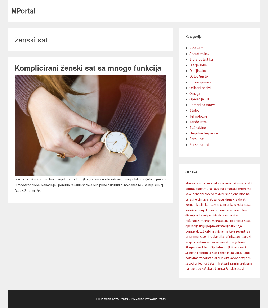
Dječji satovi (198, 70)
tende (213, 252)
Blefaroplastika (201, 59)
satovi (246, 236)
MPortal (23, 10)
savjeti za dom (195, 242)
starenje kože (235, 242)
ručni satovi (233, 236)
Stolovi (194, 110)
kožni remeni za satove (222, 210)
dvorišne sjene (228, 194)
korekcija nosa (240, 204)
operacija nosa (240, 221)
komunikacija (194, 204)
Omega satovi (219, 221)
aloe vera (191, 183)
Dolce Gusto (198, 76)
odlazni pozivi (206, 215)
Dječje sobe (198, 65)
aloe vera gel (208, 183)
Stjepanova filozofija (200, 247)
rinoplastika (215, 236)
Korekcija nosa (200, 82)
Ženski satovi (199, 144)
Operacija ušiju (200, 99)
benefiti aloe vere (205, 194)
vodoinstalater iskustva (216, 258)
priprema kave (225, 231)
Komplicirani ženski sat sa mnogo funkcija (88, 68)
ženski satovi (234, 268)
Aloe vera (196, 48)
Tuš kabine (197, 127)
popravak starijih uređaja (224, 226)
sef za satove (215, 242)
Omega (194, 93)
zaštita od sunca (213, 268)
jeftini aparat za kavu (209, 199)
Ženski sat (197, 139)
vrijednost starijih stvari (212, 263)
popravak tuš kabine (199, 231)
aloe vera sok (227, 183)
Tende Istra (198, 122)
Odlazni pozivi (200, 88)
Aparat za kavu (200, 53)
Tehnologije (198, 116)
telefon (202, 252)
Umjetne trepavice (203, 133)
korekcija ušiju (195, 210)
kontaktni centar (217, 204)
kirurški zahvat (235, 199)
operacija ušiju (195, 226)
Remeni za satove (202, 104)
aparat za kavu (208, 189)
